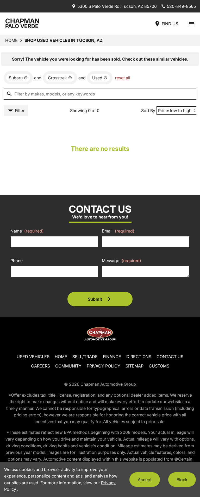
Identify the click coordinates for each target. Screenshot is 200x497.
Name (27, 231)
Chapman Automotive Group (108, 384)
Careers (40, 366)
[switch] (191, 23)
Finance (112, 356)
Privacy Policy (103, 366)
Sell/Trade (85, 356)
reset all (122, 77)
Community (68, 366)
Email (118, 231)
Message (121, 260)
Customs (159, 366)
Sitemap (134, 366)
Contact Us (170, 356)
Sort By (148, 110)
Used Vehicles (33, 356)
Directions (138, 356)
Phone (16, 260)
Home (11, 40)
